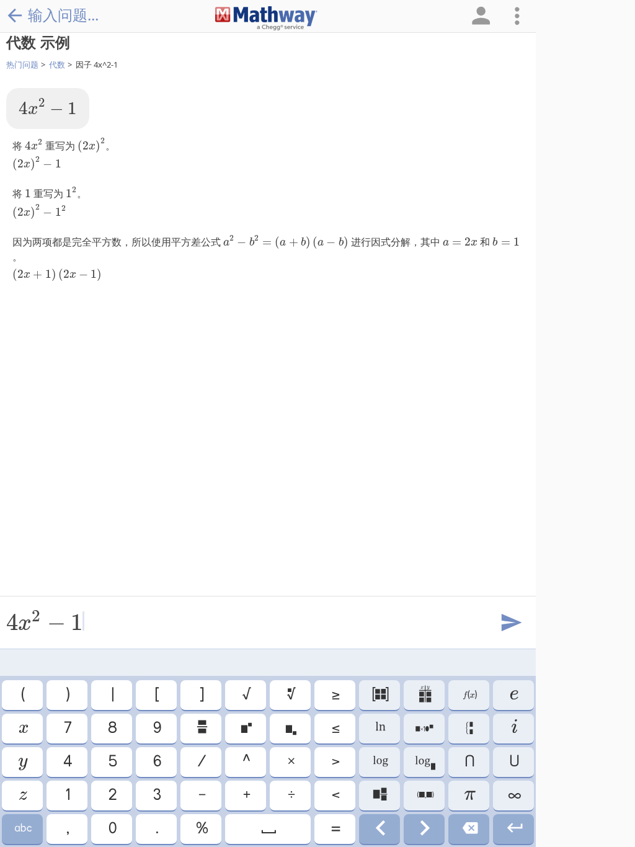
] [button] (200, 695)
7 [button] (67, 728)
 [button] (469, 728)
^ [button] (245, 762)
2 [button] (112, 795)
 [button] (424, 795)
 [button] (268, 829)
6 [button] (156, 762)
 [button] (201, 728)
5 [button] (112, 762)
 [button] (424, 829)
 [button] (424, 762)
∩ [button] (469, 762)
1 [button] (66, 795)
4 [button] (67, 762)
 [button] (379, 762)
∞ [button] (514, 795)
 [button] (379, 829)
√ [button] (246, 695)
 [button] (513, 695)
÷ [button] (290, 795)
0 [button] (112, 829)
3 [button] (156, 795)
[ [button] (156, 695)
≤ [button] (335, 728)
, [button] (67, 829)
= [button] (335, 829)
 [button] (379, 728)
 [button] (290, 728)
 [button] (424, 728)
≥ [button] (335, 695)
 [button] (513, 728)
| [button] (111, 695)
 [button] (469, 695)
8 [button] (112, 728)
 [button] (22, 728)
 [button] (22, 762)
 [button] (245, 728)
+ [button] (246, 795)
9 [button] (156, 728)
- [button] (201, 795)
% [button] (201, 829)
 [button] (290, 695)
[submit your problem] (510, 623)
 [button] (513, 829)
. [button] (156, 829)
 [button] (22, 829)
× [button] (290, 762)
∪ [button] (513, 762)
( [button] (22, 695)
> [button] (335, 762)
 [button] (469, 829)
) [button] (66, 695)
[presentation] (48, 107)
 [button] (379, 695)
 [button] (22, 795)
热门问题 (22, 64)
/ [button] (201, 762)
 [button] (379, 795)
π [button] (469, 795)
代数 (57, 64)
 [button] (424, 695)
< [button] (335, 795)
